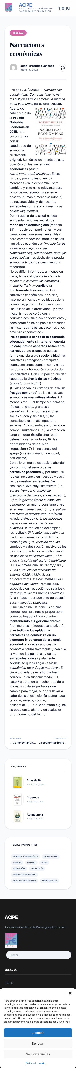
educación (19, 868)
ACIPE (44, 862)
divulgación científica (25, 856)
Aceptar (38, 1033)
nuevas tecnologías (24, 874)
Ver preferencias (38, 1054)
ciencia (17, 862)
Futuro (31, 862)
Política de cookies (36, 1063)
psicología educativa (24, 880)
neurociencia (49, 880)
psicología (37, 868)
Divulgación (50, 856)
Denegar (38, 1043)
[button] (70, 993)
